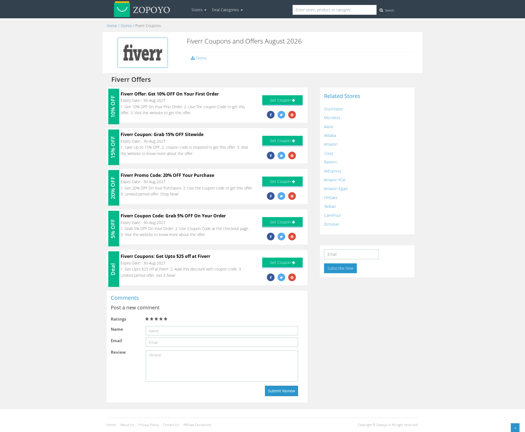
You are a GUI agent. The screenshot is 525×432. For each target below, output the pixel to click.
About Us (127, 424)
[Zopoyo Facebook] (271, 115)
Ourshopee (333, 108)
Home (112, 25)
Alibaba (330, 135)
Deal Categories (226, 9)
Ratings (118, 319)
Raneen (330, 162)
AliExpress (333, 171)
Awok (328, 126)
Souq (328, 153)
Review (118, 352)
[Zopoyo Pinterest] (292, 115)
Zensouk (331, 224)
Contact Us (171, 424)
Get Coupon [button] (281, 100)
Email (116, 340)
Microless (332, 117)
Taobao (330, 206)
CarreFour (332, 215)
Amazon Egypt (336, 188)
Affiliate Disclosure (197, 424)
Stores (197, 9)
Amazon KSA (334, 179)
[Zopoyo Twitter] (281, 115)
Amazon (330, 144)
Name (117, 329)
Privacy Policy (148, 424)
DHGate (331, 197)
